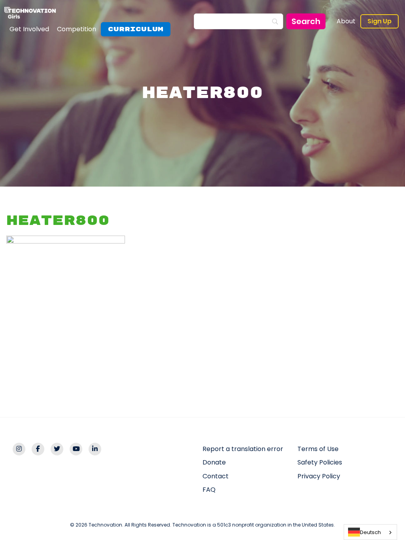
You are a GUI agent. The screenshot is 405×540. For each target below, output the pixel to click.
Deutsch (370, 532)
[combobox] (370, 532)
